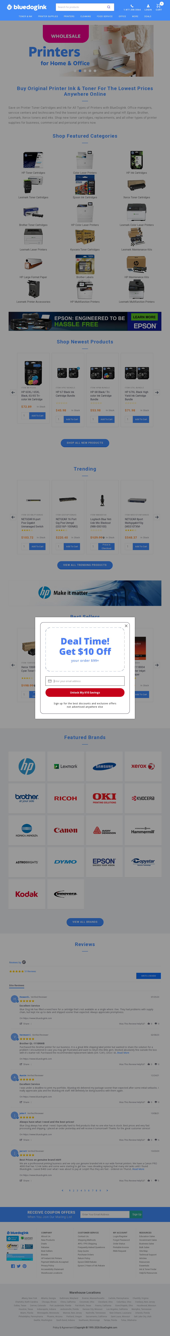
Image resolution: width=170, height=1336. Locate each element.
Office (122, 16)
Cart (159, 7)
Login (148, 9)
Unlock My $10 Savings (85, 692)
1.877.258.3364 (132, 9)
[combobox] (85, 7)
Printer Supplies (48, 16)
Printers (69, 16)
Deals (147, 16)
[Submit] (108, 7)
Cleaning (85, 16)
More (135, 16)
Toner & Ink (25, 16)
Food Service (105, 16)
